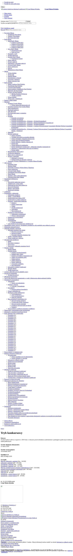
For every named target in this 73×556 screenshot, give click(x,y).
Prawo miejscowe (13, 66)
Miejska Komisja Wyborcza (19, 94)
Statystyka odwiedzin (14, 368)
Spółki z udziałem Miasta (15, 236)
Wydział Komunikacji (14, 392)
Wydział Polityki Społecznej (16, 405)
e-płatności (7, 191)
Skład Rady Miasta (13, 41)
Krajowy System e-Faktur (15, 403)
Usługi (13, 206)
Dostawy (13, 203)
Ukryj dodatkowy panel (7, 28)
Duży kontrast (8, 18)
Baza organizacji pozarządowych (17, 299)
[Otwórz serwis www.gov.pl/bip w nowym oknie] (13, 9)
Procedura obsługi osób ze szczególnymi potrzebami (22, 413)
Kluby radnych (12, 60)
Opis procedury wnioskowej (16, 373)
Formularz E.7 (12, 336)
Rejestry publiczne (13, 134)
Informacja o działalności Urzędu (17, 414)
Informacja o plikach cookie (16, 360)
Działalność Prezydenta (14, 34)
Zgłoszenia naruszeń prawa (12, 227)
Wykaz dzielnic (12, 73)
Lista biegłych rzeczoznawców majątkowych (20, 223)
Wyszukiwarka (12, 355)
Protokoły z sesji (12, 54)
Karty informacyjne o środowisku (13, 313)
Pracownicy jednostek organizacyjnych (19, 246)
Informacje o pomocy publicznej (17, 267)
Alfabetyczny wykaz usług (15, 183)
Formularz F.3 (12, 340)
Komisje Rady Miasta (14, 57)
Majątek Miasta (12, 268)
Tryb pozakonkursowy (17, 296)
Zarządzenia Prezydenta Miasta (16, 172)
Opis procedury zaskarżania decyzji (18, 374)
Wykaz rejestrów (16, 135)
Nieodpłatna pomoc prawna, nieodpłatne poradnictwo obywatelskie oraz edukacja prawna (29, 225)
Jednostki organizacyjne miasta (16, 230)
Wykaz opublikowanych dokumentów (22, 357)
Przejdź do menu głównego (12, 4)
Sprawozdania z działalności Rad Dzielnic (20, 89)
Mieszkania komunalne (10, 276)
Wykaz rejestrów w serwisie (19, 358)
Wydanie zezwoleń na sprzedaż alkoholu (22, 137)
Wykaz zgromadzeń (17, 222)
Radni (9, 241)
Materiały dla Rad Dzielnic (15, 90)
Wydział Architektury (14, 389)
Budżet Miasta (12, 249)
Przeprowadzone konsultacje (19, 289)
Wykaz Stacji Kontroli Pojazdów (20, 140)
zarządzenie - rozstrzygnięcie (9, 474)
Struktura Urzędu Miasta (15, 103)
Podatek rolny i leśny (17, 254)
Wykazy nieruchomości (18, 215)
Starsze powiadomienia (17, 283)
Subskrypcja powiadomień (15, 361)
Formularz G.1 (12, 347)
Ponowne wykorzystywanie (12, 379)
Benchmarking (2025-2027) (16, 151)
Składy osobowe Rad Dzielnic (16, 84)
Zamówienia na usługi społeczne (17, 199)
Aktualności (11, 281)
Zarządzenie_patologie (7, 464)
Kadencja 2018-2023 (17, 42)
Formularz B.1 (12, 320)
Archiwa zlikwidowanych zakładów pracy (16, 272)
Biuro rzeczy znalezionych (15, 155)
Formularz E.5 (12, 332)
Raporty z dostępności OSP (15, 411)
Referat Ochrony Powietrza (15, 400)
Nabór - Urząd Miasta (14, 196)
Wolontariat (11, 219)
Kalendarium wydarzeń (14, 78)
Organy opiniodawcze (14, 291)
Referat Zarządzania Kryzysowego (17, 397)
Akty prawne (8, 163)
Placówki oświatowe (17, 231)
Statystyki (10, 132)
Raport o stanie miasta (10, 100)
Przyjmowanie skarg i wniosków (17, 113)
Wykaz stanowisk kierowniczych (20, 105)
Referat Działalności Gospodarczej (17, 384)
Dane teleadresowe (13, 108)
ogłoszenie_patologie (12, 461)
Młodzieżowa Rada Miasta (15, 70)
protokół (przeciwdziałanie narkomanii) (12, 469)
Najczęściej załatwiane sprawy (16, 182)
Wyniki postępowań (17, 207)
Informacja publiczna (10, 369)
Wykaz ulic (11, 74)
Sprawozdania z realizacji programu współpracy (21, 308)
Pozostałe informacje (13, 417)
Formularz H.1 (12, 349)
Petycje (10, 68)
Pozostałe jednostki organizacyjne (20, 235)
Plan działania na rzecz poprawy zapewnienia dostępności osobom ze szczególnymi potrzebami (34, 416)
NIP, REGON (12, 111)
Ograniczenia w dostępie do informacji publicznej (22, 377)
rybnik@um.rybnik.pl (7, 511)
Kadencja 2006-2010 (17, 47)
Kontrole (10, 116)
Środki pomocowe (13, 270)
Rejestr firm (14, 143)
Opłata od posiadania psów (19, 257)
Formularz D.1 (12, 324)
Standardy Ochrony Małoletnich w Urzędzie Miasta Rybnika (25, 161)
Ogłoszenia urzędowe (14, 195)
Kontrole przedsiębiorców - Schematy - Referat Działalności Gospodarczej (32, 123)
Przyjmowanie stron (13, 38)
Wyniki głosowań (13, 55)
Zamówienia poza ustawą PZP (16, 198)
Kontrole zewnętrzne (17, 119)
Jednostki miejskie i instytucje (12, 228)
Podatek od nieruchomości (18, 252)
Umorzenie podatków (17, 264)
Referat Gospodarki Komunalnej (17, 385)
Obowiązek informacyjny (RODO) (14, 381)
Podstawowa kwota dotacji (15, 217)
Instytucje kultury (16, 233)
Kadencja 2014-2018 (17, 44)
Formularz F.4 (12, 342)
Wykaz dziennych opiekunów (19, 145)
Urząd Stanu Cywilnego (14, 387)
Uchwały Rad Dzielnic (14, 87)
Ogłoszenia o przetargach (18, 214)
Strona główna (8, 420)
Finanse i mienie (8, 248)
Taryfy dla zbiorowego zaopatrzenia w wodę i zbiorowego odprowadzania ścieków (27, 278)
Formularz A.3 (12, 318)
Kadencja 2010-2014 (17, 46)
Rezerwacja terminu (13, 190)
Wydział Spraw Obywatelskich (16, 395)
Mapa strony (7, 13)
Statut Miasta (11, 174)
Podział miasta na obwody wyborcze (21, 159)
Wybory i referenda (13, 156)
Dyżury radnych (12, 62)
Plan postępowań (16, 211)
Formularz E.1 (12, 326)
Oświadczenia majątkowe (11, 240)
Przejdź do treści (9, 2)
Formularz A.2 (12, 316)
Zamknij (3, 538)
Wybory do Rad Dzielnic (15, 92)
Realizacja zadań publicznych (16, 292)
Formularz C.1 (12, 323)
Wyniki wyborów (16, 95)
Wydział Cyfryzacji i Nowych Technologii (20, 390)
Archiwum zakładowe (14, 153)
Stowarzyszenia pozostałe (18, 304)
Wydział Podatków (13, 393)
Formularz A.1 (12, 315)
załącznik (3, 471)
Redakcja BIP (12, 366)
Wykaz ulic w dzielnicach (15, 98)
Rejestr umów (15, 150)
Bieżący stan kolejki (13, 188)
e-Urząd (6, 180)
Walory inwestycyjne (14, 81)
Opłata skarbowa (16, 260)
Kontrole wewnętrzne (17, 118)
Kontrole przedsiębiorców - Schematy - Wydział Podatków (28, 124)
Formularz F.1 (12, 337)
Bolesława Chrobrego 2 (9, 505)
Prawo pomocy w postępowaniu (13, 352)
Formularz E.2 (12, 328)
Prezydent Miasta (9, 33)
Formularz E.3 (12, 329)
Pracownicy (11, 244)
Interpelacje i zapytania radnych (17, 63)
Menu (7, 30)
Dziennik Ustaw (12, 164)
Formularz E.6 (12, 334)
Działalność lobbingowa (11, 179)
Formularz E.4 (12, 331)
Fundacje (14, 307)
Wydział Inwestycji (13, 275)
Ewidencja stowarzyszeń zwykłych (21, 305)
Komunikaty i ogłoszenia (11, 193)
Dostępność (7, 406)
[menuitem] (38, 35)
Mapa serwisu (12, 365)
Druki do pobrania (16, 297)
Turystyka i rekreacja (14, 79)
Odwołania (14, 209)
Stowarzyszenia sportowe (18, 300)
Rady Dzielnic (8, 82)
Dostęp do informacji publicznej (17, 371)
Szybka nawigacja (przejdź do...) (10, 23)
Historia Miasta (12, 76)
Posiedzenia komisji (17, 58)
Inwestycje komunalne (10, 273)
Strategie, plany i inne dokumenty (17, 175)
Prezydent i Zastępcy (14, 243)
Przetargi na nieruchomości (15, 212)
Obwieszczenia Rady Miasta (16, 177)
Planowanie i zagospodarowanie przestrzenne (17, 310)
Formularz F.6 (12, 345)
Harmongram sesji (16, 50)
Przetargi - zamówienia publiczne (17, 201)
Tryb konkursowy (16, 294)
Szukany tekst (5, 21)
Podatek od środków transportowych (21, 256)
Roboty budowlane (16, 204)
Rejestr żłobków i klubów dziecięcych (22, 142)
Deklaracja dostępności (14, 408)
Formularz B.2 (12, 321)
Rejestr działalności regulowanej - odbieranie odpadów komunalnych (30, 147)
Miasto (6, 71)
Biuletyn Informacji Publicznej (12, 353)
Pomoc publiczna (16, 262)
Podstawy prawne (13, 284)
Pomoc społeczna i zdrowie (15, 238)
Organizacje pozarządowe (11, 280)
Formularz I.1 (11, 350)
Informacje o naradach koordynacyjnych (15, 312)
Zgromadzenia (12, 220)
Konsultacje (11, 288)
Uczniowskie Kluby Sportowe (19, 302)
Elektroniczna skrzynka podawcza (17, 185)
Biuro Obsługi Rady (13, 382)
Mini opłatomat (12, 401)
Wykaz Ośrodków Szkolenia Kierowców (23, 139)
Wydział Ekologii (13, 398)
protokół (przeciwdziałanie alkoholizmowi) (18, 467)
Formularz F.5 (12, 344)
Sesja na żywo (15, 52)
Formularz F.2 (12, 339)
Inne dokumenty (16, 265)
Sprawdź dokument (13, 187)
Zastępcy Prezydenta (13, 36)
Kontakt (6, 16)
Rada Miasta (7, 39)
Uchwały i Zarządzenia (17, 286)
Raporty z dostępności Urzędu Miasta (18, 409)
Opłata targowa (15, 259)
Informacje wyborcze (17, 158)
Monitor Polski (12, 166)
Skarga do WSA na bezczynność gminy (19, 376)
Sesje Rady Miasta (13, 49)
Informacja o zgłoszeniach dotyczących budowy (24, 148)
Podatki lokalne (12, 251)
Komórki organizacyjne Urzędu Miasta (19, 106)
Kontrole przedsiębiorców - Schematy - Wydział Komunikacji (28, 121)
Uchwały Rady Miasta (14, 65)
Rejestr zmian (8, 15)
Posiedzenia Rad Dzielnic (15, 86)
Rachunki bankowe (13, 110)
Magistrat (7, 102)
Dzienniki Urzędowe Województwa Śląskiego (21, 167)
